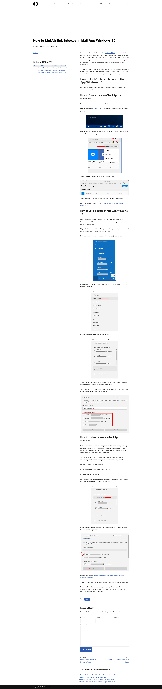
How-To (82, 4)
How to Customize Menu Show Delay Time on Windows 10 (98, 675)
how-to (87, 599)
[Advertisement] (74, 25)
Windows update (105, 4)
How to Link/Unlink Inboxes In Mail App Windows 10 (50, 66)
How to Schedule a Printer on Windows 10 (93, 677)
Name (82, 617)
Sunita (36, 46)
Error (92, 4)
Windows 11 (55, 4)
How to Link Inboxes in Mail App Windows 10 (51, 70)
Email (99, 617)
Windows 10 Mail (110, 53)
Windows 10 (69, 4)
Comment (83, 625)
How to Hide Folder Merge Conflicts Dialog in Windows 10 (97, 682)
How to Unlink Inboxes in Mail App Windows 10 (52, 72)
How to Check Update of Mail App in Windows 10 (52, 68)
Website (116, 617)
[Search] (127, 3)
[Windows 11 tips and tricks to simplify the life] (36, 4)
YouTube (35, 53)
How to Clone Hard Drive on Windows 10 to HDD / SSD (97, 679)
